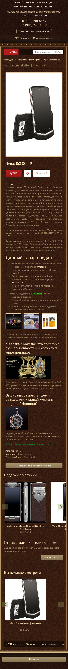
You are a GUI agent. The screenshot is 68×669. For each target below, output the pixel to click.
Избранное (24, 38)
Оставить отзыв (52, 557)
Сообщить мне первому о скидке (34, 465)
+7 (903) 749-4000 (34, 25)
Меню (13, 52)
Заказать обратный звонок (34, 31)
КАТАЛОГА (17, 282)
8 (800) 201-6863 (34, 20)
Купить (13, 173)
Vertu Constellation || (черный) (25, 623)
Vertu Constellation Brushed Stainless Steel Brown (25, 527)
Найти (58, 52)
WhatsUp (41, 267)
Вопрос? (41, 173)
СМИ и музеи (13, 644)
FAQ (63, 644)
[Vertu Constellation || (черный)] (34, 114)
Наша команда (48, 644)
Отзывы (30, 644)
